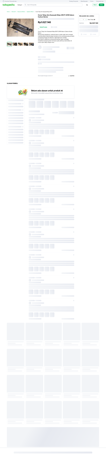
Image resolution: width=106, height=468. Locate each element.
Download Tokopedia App (11, 1)
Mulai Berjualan (84, 1)
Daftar (101, 4)
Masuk (95, 4)
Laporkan (72, 75)
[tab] (43, 27)
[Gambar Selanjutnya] (33, 44)
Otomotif (14, 11)
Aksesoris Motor (21, 11)
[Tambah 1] (86, 20)
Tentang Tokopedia (73, 1)
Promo (91, 1)
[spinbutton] (83, 19)
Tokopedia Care (100, 1)
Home (8, 11)
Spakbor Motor (30, 11)
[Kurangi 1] (80, 20)
